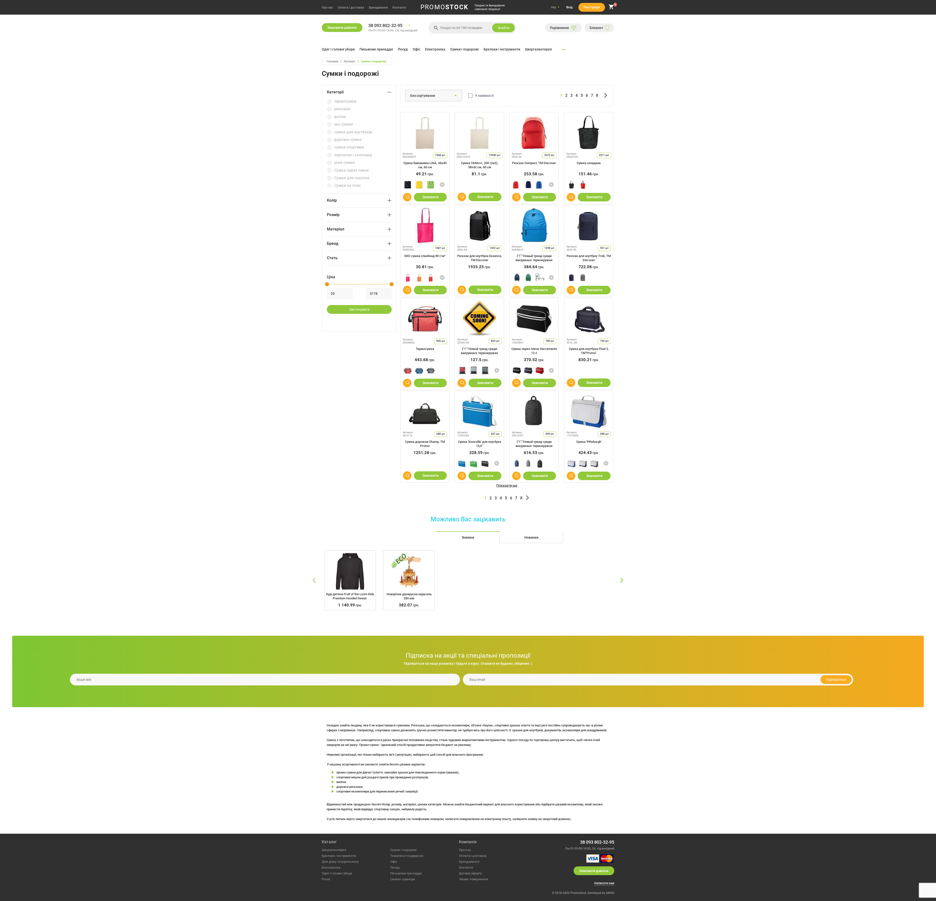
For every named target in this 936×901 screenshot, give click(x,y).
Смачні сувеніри (402, 879)
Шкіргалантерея (538, 49)
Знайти (503, 28)
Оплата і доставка (351, 7)
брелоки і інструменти (339, 856)
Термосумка (425, 349)
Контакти (399, 7)
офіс (393, 861)
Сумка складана (589, 163)
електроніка (331, 867)
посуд (395, 867)
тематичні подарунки (406, 856)
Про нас (327, 7)
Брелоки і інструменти (502, 49)
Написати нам (604, 883)
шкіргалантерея (334, 850)
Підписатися (836, 680)
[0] (611, 8)
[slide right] (621, 580)
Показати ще (506, 485)
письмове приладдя (406, 873)
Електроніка (435, 49)
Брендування (378, 7)
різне (326, 879)
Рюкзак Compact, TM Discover (534, 163)
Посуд (403, 49)
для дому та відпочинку (340, 861)
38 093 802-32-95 (385, 25)
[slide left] (314, 580)
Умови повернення (473, 879)
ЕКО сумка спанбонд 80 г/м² (425, 256)
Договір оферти (470, 873)
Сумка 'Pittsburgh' (588, 442)
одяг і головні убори (337, 873)
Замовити (430, 197)
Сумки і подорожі (464, 49)
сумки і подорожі (403, 850)
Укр (553, 7)
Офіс (416, 49)
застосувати (359, 309)
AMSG (610, 893)
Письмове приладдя (376, 49)
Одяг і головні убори (338, 49)
